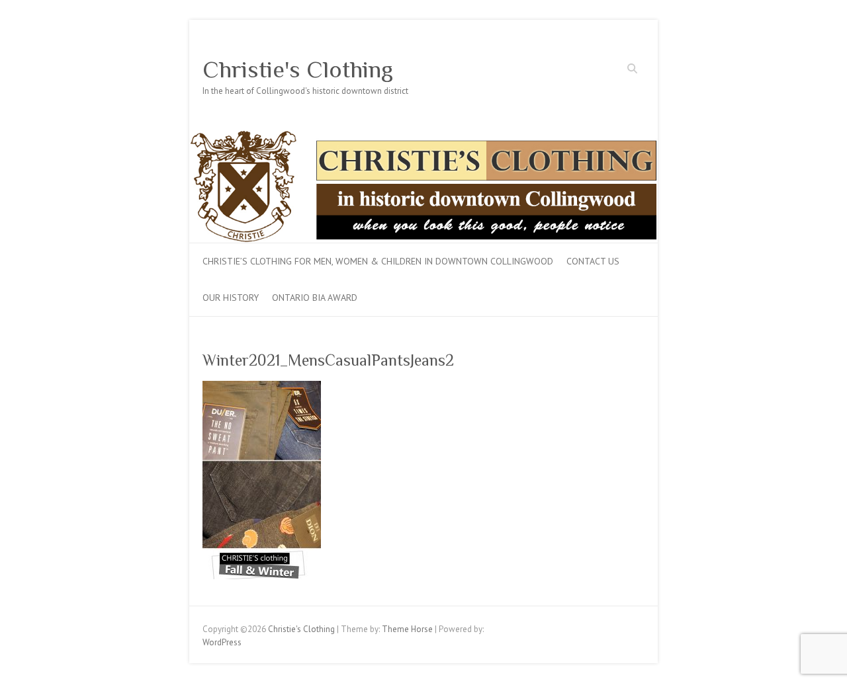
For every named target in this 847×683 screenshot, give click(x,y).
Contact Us (592, 261)
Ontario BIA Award (314, 297)
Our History (230, 297)
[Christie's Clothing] (423, 136)
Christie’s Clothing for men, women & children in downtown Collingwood (377, 261)
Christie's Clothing (297, 69)
